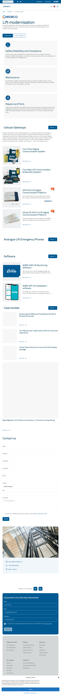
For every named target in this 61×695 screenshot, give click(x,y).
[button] (58, 677)
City (3, 490)
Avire (4, 11)
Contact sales (7, 35)
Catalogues (39, 1)
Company (5, 453)
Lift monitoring (10, 650)
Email (4, 446)
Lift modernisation (11, 647)
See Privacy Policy (42, 513)
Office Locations (12, 569)
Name (5, 601)
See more (5, 430)
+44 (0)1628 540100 (13, 565)
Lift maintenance (11, 645)
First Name (5, 461)
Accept (30, 689)
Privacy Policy (27, 692)
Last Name (5, 468)
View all (52, 127)
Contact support (19, 35)
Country (5, 483)
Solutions (10, 11)
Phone (4, 475)
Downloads (48, 1)
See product (26, 161)
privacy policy (48, 623)
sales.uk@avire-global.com (15, 561)
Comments (5, 497)
